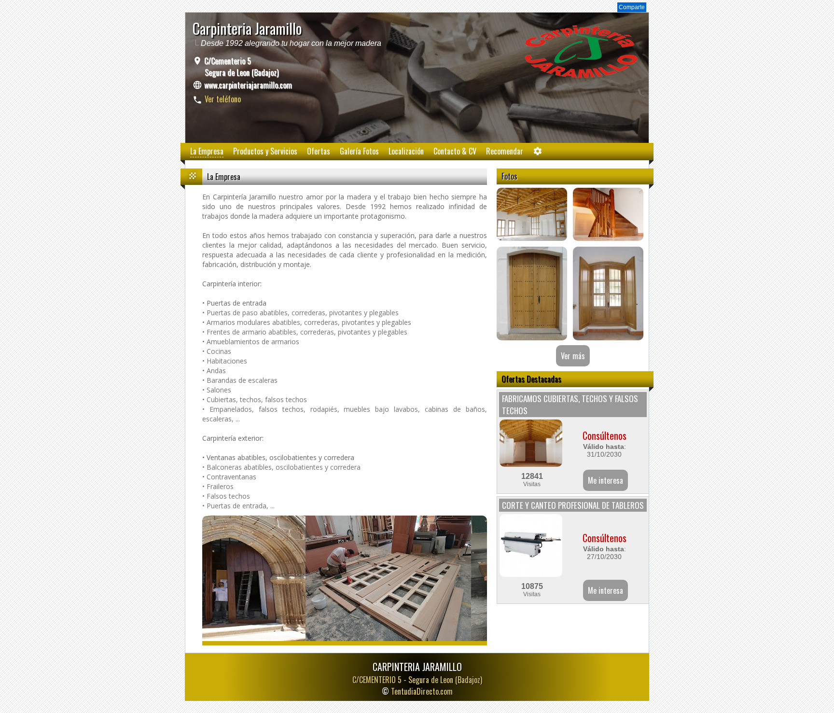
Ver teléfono (223, 99)
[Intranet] (537, 153)
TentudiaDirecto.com (422, 691)
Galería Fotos (359, 151)
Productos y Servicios (265, 151)
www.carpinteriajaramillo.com (248, 85)
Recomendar (504, 151)
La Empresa (206, 151)
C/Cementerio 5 (240, 66)
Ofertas (318, 151)
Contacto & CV (454, 151)
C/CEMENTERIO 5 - (417, 679)
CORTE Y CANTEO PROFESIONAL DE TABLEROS (573, 505)
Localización (406, 151)
